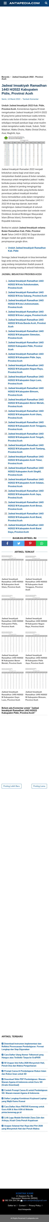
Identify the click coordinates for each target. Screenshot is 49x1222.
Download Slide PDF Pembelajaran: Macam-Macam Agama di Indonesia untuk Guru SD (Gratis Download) (24, 1082)
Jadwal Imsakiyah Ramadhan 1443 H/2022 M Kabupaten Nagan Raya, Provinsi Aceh (36, 622)
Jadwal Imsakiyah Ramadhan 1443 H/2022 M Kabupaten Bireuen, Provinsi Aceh (36, 696)
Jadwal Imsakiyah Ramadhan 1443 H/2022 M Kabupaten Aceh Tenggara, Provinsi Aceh (36, 584)
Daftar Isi (12, 1205)
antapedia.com (24, 3)
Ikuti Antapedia (24, 1209)
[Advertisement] (24, 32)
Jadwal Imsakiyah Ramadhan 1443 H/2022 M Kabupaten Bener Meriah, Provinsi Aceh (12, 659)
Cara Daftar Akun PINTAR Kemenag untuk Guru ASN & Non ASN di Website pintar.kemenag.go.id (23, 1109)
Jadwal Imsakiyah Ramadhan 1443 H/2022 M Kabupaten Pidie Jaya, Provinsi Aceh (36, 659)
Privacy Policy (35, 1205)
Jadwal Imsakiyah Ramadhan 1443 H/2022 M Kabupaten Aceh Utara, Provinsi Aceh (12, 583)
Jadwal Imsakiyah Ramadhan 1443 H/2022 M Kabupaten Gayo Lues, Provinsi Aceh (12, 696)
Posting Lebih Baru (11, 786)
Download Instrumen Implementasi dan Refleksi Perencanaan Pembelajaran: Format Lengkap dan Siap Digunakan (23, 1046)
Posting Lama (39, 786)
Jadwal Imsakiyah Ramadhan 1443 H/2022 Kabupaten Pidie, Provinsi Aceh (12, 622)
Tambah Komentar (31, 99)
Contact (22, 1205)
